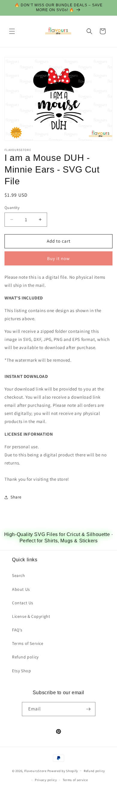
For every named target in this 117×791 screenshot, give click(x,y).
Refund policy (25, 657)
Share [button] (16, 497)
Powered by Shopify (62, 770)
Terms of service (75, 780)
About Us (21, 589)
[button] (12, 31)
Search (18, 575)
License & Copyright (31, 616)
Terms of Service (28, 643)
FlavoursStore (35, 770)
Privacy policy (46, 780)
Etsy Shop (21, 670)
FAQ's (17, 630)
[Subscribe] (88, 709)
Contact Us (22, 603)
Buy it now (58, 258)
